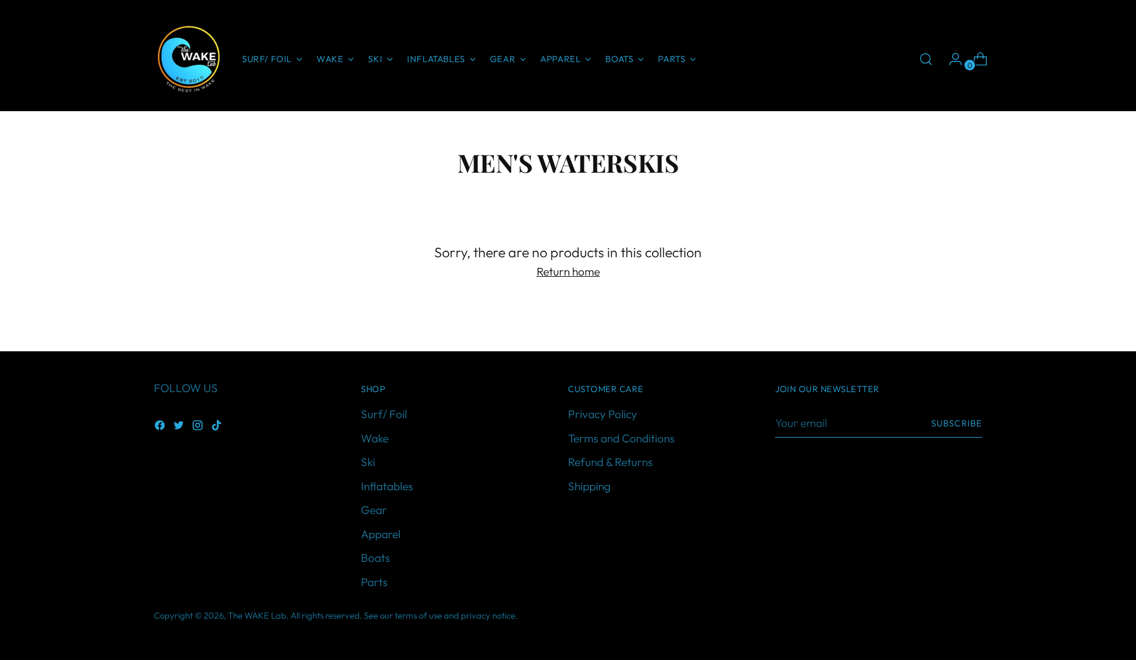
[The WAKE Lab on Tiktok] (218, 427)
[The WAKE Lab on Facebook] (161, 427)
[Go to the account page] (951, 59)
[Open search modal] (926, 59)
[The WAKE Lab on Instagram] (199, 427)
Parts (374, 582)
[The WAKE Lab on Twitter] (180, 427)
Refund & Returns (610, 462)
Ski (368, 462)
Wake (375, 438)
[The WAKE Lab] (189, 59)
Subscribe (956, 423)
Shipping (589, 486)
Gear (374, 510)
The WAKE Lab (257, 615)
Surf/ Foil (384, 414)
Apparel (381, 534)
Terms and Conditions (621, 438)
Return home (568, 271)
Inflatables (387, 486)
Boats (375, 558)
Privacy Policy (602, 414)
